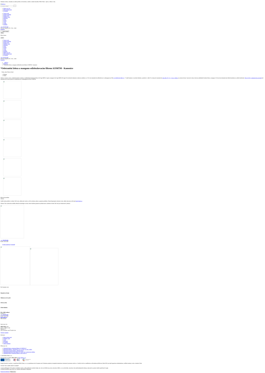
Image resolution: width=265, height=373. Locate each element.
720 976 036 (4, 26)
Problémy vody (6, 17)
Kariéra (5, 20)
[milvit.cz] (3, 4)
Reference (5, 18)
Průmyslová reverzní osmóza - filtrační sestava (13, 350)
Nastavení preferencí (5, 371)
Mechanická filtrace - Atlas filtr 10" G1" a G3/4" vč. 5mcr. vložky (17, 349)
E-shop (4, 23)
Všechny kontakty (4, 332)
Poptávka (3, 29)
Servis (4, 19)
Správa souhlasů (6, 343)
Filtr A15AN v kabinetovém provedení (253, 78)
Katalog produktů (7, 14)
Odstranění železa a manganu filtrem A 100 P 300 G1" (15, 353)
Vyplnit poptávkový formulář (8, 244)
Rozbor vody (6, 15)
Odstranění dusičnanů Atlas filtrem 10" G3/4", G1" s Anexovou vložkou (19, 352)
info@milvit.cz (79, 201)
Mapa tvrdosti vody (7, 9)
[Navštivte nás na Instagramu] (1, 321)
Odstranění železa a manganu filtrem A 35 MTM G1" (15, 348)
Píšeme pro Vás (6, 8)
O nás (4, 22)
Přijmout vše (12, 371)
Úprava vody (6, 13)
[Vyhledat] (15, 6)
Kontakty (5, 24)
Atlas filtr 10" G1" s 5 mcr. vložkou (170, 78)
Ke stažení (5, 11)
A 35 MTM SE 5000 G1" (119, 78)
